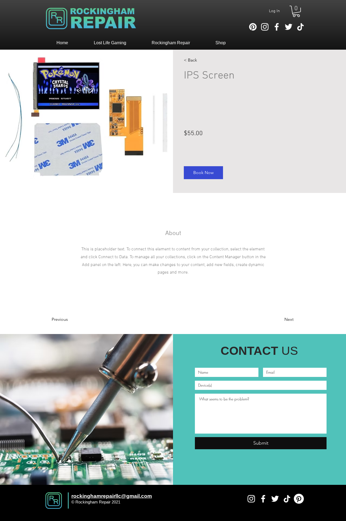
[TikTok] (300, 27)
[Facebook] (277, 27)
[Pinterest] (253, 27)
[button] (296, 11)
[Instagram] (265, 27)
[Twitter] (289, 27)
